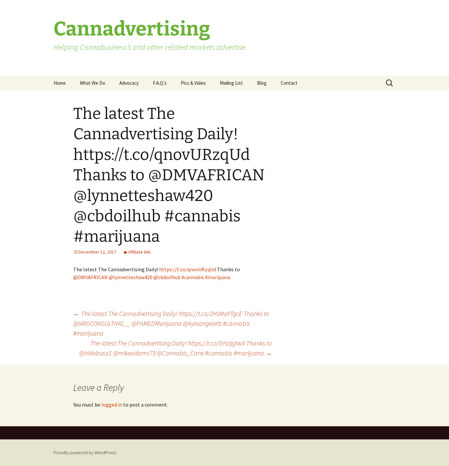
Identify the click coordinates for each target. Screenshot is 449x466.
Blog (262, 83)
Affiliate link (139, 252)
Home (60, 83)
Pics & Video (193, 83)
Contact (289, 83)
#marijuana (217, 277)
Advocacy (129, 83)
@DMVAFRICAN (90, 277)
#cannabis (192, 277)
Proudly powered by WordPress (85, 452)
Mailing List (231, 83)
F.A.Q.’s (160, 83)
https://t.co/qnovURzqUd (187, 269)
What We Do (92, 83)
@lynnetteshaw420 (131, 277)
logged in (111, 404)
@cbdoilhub (167, 277)
